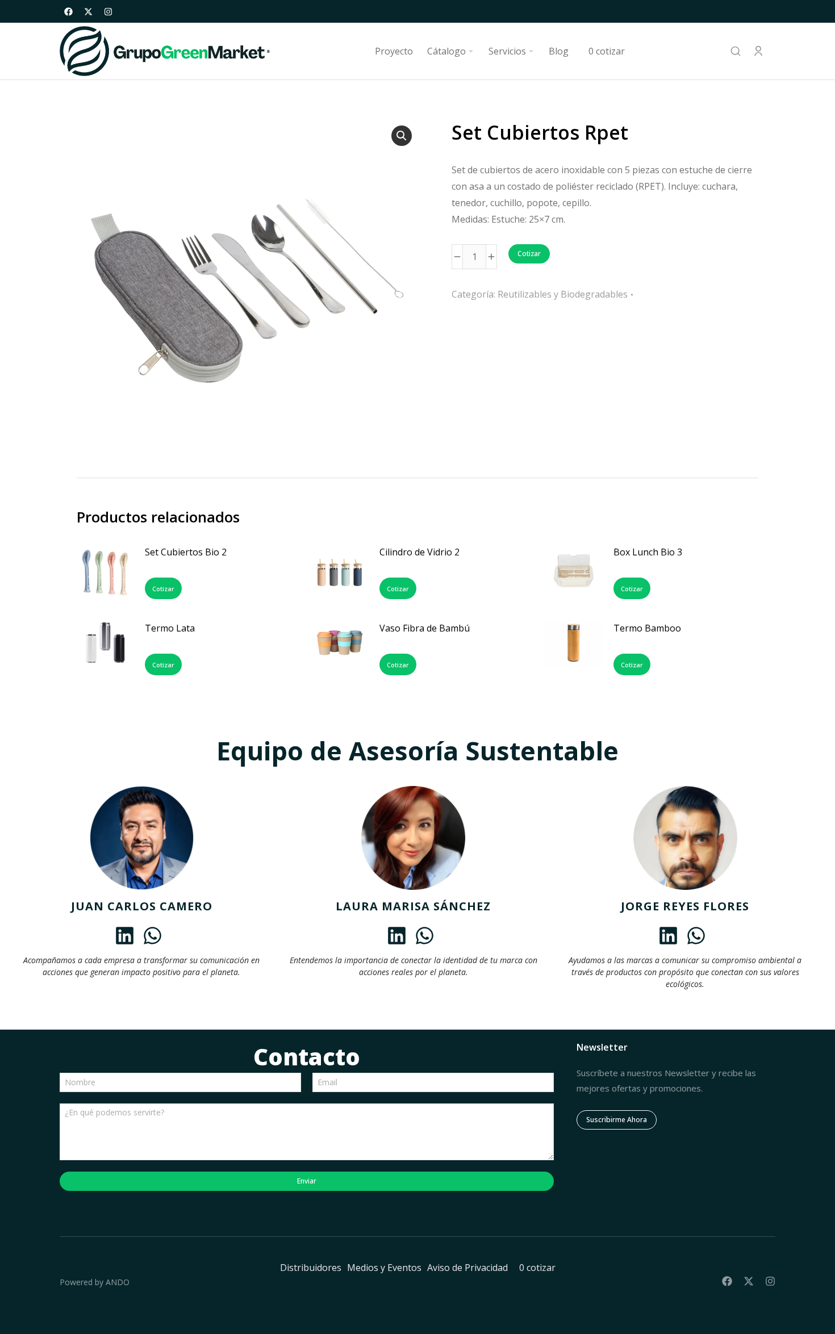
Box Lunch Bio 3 (647, 552)
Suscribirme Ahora (616, 1119)
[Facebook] (68, 11)
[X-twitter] (88, 11)
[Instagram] (107, 11)
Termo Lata (170, 628)
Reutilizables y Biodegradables (563, 294)
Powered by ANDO (95, 1282)
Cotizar (529, 253)
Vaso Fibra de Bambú (424, 628)
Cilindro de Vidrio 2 (419, 552)
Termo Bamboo (647, 628)
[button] (401, 136)
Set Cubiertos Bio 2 (186, 552)
